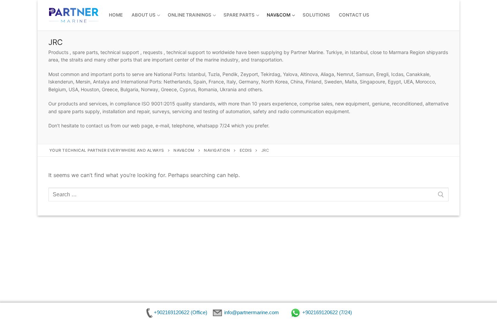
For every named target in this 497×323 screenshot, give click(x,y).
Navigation (217, 150)
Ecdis (246, 150)
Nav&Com (183, 150)
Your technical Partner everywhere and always (106, 150)
